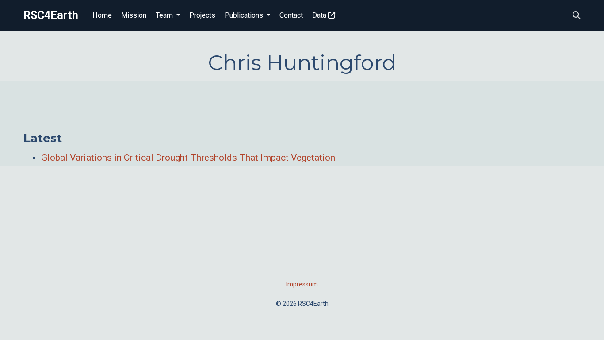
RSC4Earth (50, 15)
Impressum (302, 284)
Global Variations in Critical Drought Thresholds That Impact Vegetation (188, 157)
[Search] (577, 16)
